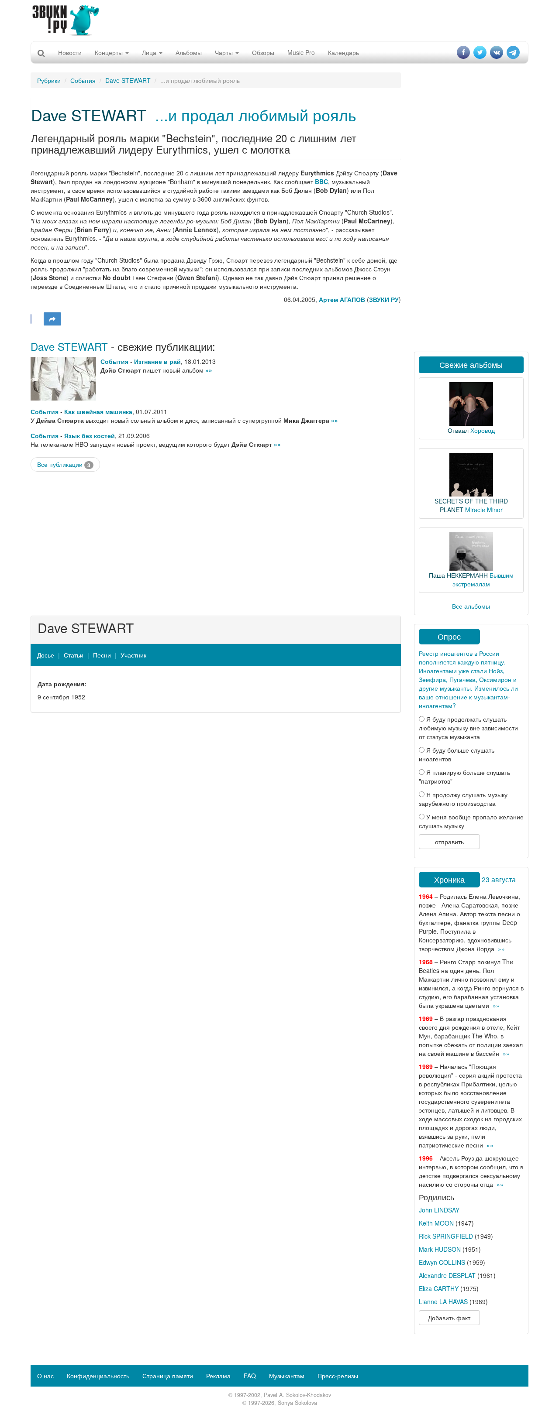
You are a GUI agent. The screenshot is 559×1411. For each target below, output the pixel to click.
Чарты (225, 52)
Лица (150, 52)
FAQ (250, 1375)
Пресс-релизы (337, 1375)
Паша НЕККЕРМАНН (458, 575)
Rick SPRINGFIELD (446, 1236)
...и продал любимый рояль (255, 114)
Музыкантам (286, 1375)
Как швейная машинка (98, 411)
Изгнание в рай (157, 361)
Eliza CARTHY (439, 1288)
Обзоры (263, 52)
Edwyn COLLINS (442, 1262)
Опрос (449, 636)
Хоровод (482, 430)
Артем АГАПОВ (342, 299)
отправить (449, 841)
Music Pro (301, 52)
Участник (133, 655)
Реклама (218, 1375)
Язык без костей (89, 435)
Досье (45, 655)
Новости (70, 52)
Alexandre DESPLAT (447, 1275)
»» (208, 370)
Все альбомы (471, 606)
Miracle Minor (484, 509)
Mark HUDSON (440, 1249)
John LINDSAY (439, 1210)
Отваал (458, 430)
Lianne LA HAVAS (443, 1301)
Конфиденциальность (98, 1375)
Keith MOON (436, 1223)
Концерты (109, 52)
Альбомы (189, 52)
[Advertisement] (279, 19)
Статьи (73, 655)
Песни (102, 655)
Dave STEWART (128, 80)
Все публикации (63, 464)
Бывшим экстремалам (483, 579)
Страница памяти (167, 1375)
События (83, 80)
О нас (45, 1375)
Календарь (343, 52)
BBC (321, 181)
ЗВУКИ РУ (384, 299)
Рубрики (49, 80)
